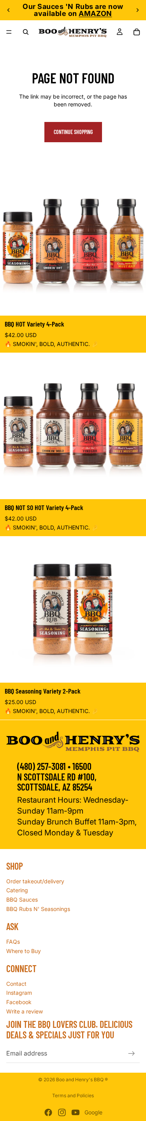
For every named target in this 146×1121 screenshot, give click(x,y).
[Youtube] (75, 1112)
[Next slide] (137, 10)
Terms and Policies (73, 1095)
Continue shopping (73, 132)
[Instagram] (62, 1112)
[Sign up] (131, 1053)
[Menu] (9, 32)
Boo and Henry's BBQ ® (82, 1079)
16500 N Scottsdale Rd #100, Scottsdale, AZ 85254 (57, 777)
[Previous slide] (8, 10)
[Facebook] (48, 1112)
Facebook (19, 1002)
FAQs (13, 941)
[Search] (25, 32)
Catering (17, 890)
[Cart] (136, 32)
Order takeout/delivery (35, 880)
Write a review (24, 1011)
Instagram (19, 992)
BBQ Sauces (22, 899)
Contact (16, 983)
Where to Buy (23, 950)
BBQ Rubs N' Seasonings (38, 908)
